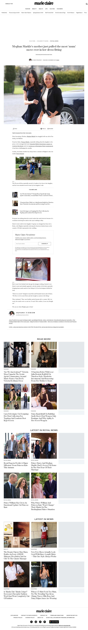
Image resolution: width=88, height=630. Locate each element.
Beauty (34, 8)
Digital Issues (79, 12)
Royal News (54, 41)
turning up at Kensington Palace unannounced (41, 146)
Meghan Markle (31, 136)
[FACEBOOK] (26, 313)
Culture (52, 8)
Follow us (44, 128)
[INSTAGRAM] (28, 313)
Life (46, 8)
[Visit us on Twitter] (31, 622)
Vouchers (60, 8)
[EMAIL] (34, 313)
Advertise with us (72, 615)
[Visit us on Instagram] (36, 622)
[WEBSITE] (32, 313)
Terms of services (30, 247)
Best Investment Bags (60, 12)
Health (41, 8)
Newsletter (51, 128)
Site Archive (14, 615)
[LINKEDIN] (30, 313)
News (58, 60)
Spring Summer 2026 (38, 12)
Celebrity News (42, 41)
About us (40, 617)
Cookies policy (30, 617)
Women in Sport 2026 (14, 12)
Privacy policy (18, 617)
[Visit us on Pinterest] (44, 622)
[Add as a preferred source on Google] (62, 621)
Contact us (43, 615)
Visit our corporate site (64, 625)
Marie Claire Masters (26, 12)
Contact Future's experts (29, 615)
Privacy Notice (18, 248)
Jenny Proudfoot (37, 60)
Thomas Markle (25, 142)
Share (16, 128)
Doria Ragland (20, 153)
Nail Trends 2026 (49, 12)
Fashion (27, 8)
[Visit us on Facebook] (40, 622)
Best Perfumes (70, 12)
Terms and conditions (57, 615)
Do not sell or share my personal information (60, 617)
